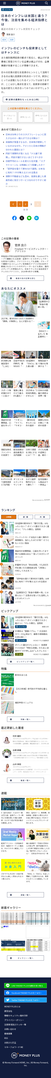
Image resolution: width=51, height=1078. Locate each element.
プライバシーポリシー (14, 1020)
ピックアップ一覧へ (26, 661)
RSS (6, 1038)
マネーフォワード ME (13, 1047)
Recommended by (38, 500)
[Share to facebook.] (14, 218)
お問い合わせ (10, 1029)
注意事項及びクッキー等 (15, 1024)
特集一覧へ (26, 719)
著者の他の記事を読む (26, 278)
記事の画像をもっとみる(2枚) (24, 99)
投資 (11, 39)
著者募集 (8, 1033)
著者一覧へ (26, 780)
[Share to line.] (29, 218)
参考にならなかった (41, 117)
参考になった (25, 117)
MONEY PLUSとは (12, 1006)
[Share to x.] (22, 218)
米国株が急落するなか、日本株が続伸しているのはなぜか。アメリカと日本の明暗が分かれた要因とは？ (26, 145)
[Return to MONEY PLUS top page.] (25, 3)
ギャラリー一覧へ (26, 958)
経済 (4, 39)
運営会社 (8, 1011)
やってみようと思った (10, 117)
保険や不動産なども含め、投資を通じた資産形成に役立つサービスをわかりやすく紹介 (26, 180)
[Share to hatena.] (36, 218)
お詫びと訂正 (10, 1042)
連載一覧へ (26, 895)
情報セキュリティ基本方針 (16, 1015)
